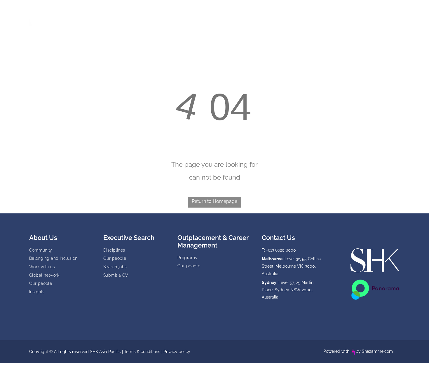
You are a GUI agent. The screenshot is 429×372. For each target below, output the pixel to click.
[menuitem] (130, 16)
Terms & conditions (142, 351)
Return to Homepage (214, 201)
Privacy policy (176, 351)
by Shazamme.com (374, 351)
